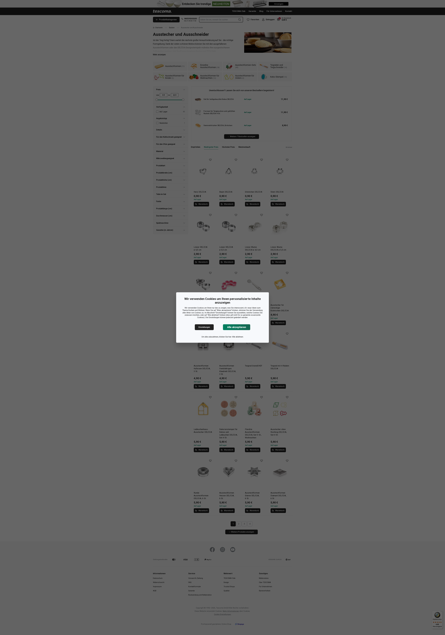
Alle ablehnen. (237, 337)
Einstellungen (204, 327)
